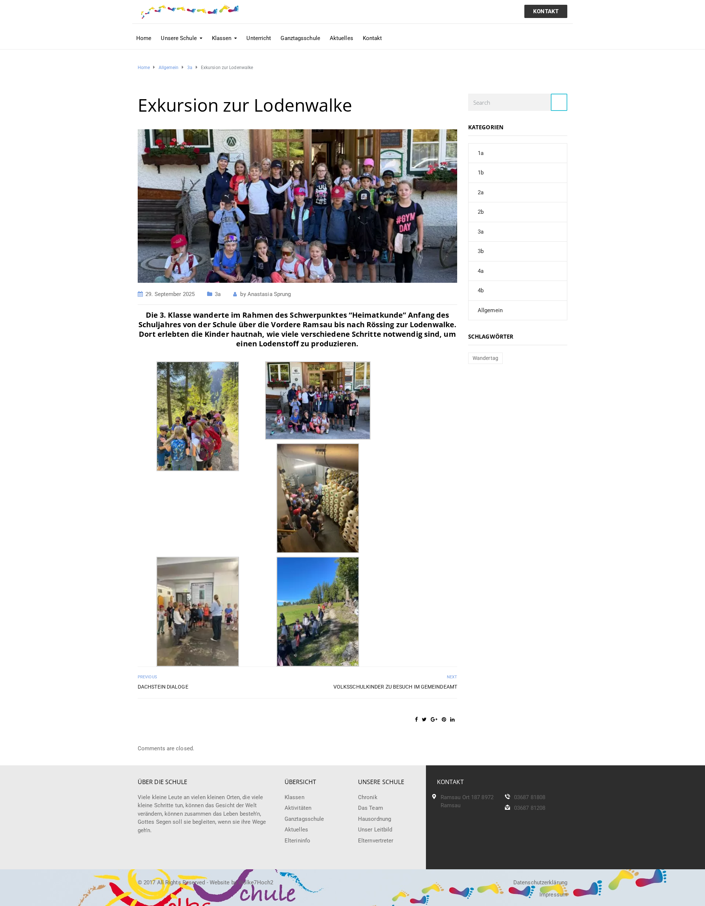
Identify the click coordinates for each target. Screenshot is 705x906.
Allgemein (490, 310)
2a (481, 192)
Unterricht (258, 38)
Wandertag (485, 358)
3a (218, 294)
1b (481, 172)
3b (481, 251)
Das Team (370, 808)
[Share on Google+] (434, 719)
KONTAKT (545, 11)
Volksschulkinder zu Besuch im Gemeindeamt (395, 687)
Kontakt (372, 38)
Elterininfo (297, 840)
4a (481, 271)
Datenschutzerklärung (540, 882)
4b (481, 290)
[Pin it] (444, 719)
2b (481, 212)
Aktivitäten (298, 808)
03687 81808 (529, 797)
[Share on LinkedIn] (452, 719)
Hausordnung (374, 819)
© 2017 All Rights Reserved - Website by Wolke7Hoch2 (205, 882)
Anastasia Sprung (269, 294)
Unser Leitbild (375, 829)
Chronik (367, 797)
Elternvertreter (376, 840)
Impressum (553, 894)
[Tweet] (424, 719)
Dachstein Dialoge (163, 687)
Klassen (294, 797)
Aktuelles (341, 38)
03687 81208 (529, 808)
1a (481, 153)
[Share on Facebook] (416, 719)
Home (143, 38)
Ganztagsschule (300, 38)
